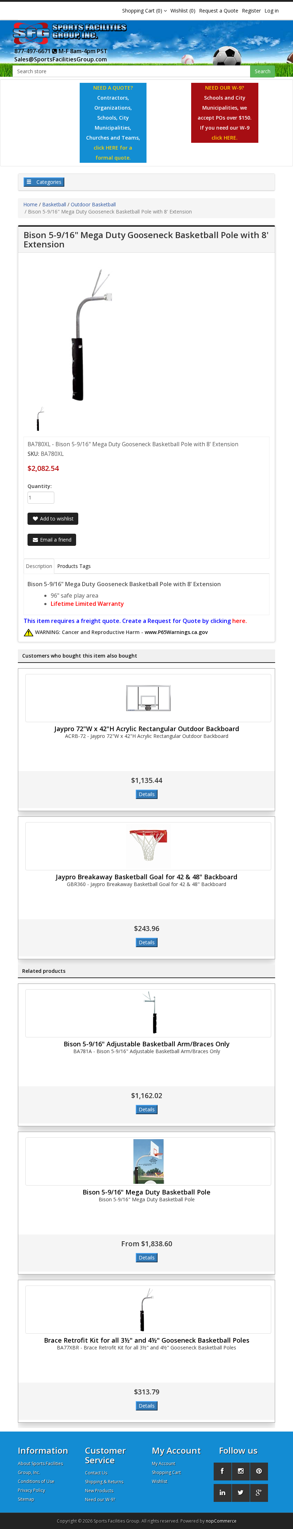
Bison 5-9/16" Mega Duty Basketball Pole (146, 1192)
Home (30, 204)
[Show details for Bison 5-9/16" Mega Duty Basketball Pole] (148, 1161)
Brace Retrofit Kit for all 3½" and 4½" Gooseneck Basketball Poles (146, 1340)
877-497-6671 (33, 51)
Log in (271, 10)
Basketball (54, 204)
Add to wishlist (56, 518)
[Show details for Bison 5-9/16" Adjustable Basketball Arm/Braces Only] (148, 1013)
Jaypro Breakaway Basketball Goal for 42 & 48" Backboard (146, 876)
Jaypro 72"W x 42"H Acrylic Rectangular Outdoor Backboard (146, 728)
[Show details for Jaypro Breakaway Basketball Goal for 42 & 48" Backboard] (148, 846)
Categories (48, 181)
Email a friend (55, 539)
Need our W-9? (100, 1500)
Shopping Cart (166, 1472)
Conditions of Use (36, 1481)
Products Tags (74, 566)
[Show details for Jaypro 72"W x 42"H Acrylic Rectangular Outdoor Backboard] (148, 698)
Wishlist (159, 1481)
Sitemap (26, 1499)
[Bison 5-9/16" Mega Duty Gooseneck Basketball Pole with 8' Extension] (41, 418)
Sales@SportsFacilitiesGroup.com (60, 59)
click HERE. (225, 137)
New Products (99, 1491)
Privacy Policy (31, 1490)
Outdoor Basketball (93, 204)
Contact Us (96, 1473)
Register (251, 10)
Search (262, 71)
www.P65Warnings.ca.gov (176, 632)
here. (239, 621)
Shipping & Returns (104, 1482)
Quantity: (40, 486)
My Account (163, 1463)
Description (39, 566)
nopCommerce (221, 1521)
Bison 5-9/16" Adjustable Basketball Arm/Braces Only (147, 1044)
